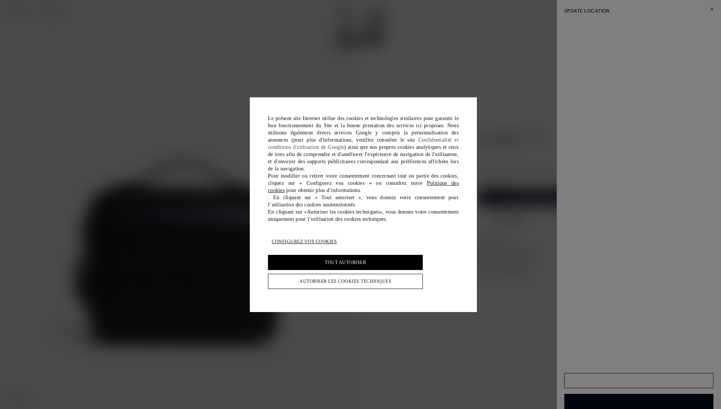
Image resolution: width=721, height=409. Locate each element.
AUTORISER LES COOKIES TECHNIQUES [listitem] (345, 281)
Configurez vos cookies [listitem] (304, 241)
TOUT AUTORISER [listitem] (345, 262)
